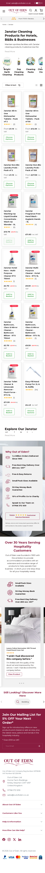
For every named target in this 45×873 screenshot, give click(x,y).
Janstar (10, 24)
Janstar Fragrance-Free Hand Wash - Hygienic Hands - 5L (32, 216)
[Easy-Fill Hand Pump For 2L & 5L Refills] (33, 372)
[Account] (36, 10)
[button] (41, 10)
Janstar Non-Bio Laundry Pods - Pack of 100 (33, 167)
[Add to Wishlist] (18, 138)
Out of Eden (14, 851)
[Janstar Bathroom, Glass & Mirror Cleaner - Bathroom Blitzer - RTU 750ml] (12, 312)
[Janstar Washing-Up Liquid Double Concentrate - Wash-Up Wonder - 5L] (12, 201)
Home (4, 24)
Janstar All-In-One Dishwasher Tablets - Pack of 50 (32, 116)
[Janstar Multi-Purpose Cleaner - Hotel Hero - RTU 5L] (33, 258)
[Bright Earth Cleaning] (7, 61)
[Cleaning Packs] (30, 61)
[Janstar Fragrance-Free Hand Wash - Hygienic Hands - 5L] (33, 201)
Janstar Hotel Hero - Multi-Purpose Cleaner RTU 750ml (10, 273)
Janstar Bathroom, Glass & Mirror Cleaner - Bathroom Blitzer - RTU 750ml (11, 330)
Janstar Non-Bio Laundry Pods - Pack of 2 (11, 167)
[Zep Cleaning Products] (18, 61)
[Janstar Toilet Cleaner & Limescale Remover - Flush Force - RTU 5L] (12, 372)
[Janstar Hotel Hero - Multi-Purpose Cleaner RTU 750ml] (12, 258)
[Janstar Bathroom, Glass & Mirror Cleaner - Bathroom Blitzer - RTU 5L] (33, 312)
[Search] (30, 10)
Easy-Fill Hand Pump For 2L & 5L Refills (32, 384)
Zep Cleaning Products (19, 72)
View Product (14, 674)
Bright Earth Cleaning (7, 72)
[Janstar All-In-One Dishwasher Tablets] (12, 101)
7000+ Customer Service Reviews (22, 516)
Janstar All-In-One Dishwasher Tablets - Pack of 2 (11, 116)
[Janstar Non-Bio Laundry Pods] (12, 155)
